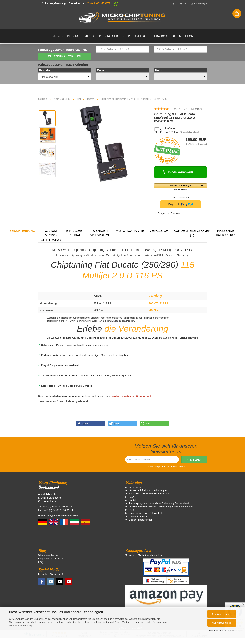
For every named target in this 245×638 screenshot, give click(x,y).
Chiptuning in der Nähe (51, 558)
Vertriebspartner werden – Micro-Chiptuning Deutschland (161, 506)
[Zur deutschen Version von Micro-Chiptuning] (43, 521)
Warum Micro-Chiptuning (51, 235)
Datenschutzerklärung (20, 625)
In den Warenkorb (180, 172)
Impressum (135, 487)
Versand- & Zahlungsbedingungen (148, 490)
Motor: (159, 70)
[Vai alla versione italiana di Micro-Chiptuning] (75, 521)
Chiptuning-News (48, 554)
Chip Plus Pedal (135, 36)
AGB (131, 509)
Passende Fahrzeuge (226, 233)
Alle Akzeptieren (222, 614)
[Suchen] (172, 3)
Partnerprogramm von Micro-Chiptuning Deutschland (159, 503)
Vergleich (159, 230)
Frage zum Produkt (169, 213)
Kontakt (133, 500)
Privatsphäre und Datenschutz (146, 513)
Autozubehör (182, 36)
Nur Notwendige (222, 622)
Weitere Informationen (221, 630)
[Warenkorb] (236, 13)
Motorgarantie (130, 230)
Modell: (101, 70)
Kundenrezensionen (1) (192, 233)
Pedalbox (159, 36)
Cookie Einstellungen (141, 519)
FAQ (131, 496)
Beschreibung (22, 230)
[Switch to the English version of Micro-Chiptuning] (53, 521)
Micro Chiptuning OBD (101, 36)
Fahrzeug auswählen (64, 56)
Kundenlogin (200, 3)
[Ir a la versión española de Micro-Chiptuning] (85, 521)
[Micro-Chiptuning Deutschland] (122, 18)
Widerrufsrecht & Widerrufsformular (149, 493)
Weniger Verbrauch (100, 233)
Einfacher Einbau (75, 233)
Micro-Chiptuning (65, 36)
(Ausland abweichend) (189, 132)
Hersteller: (45, 70)
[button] (114, 4)
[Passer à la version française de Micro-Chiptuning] (64, 521)
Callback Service (138, 516)
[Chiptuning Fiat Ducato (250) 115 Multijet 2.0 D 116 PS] (104, 143)
